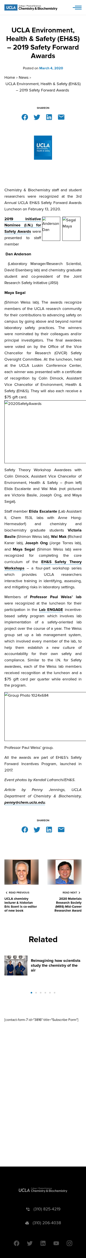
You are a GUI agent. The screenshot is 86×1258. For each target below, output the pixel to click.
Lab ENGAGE (51, 609)
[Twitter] (37, 117)
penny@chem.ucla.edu (24, 802)
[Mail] (61, 117)
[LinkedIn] (49, 117)
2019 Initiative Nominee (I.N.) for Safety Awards (22, 225)
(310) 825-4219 (47, 1209)
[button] (31, 993)
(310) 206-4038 (47, 1223)
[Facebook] (25, 117)
